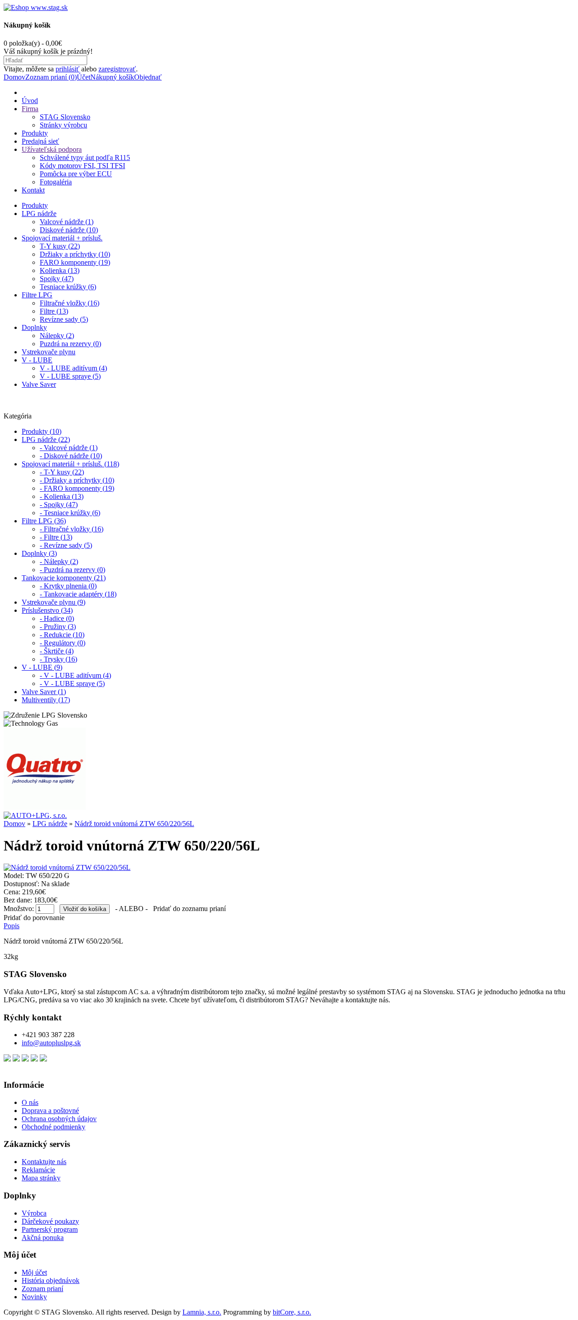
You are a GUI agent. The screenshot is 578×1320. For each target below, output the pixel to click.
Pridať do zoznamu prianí (189, 908)
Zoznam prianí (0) (51, 77)
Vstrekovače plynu (48, 352)
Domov (14, 77)
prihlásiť (67, 69)
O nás (30, 1102)
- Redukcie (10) (62, 635)
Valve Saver (39, 384)
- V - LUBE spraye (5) (72, 683)
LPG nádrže (39, 213)
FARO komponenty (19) (75, 262)
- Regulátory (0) (62, 643)
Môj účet (34, 1272)
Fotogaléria (56, 182)
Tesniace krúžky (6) (68, 287)
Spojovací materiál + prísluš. (62, 238)
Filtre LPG (37, 295)
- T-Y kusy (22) (62, 472)
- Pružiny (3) (58, 626)
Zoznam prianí (42, 1288)
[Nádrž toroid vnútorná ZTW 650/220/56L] (67, 867)
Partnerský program (50, 1229)
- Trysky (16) (58, 659)
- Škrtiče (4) (57, 651)
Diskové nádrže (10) (69, 230)
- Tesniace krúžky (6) (70, 513)
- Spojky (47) (59, 504)
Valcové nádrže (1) (66, 221)
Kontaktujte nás (44, 1161)
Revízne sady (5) (64, 319)
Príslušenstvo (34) (47, 610)
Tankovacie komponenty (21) (64, 578)
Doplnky (34, 327)
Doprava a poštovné (50, 1110)
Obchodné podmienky (53, 1127)
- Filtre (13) (56, 537)
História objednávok (50, 1280)
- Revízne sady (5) (66, 545)
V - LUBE (37, 360)
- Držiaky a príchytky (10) (77, 480)
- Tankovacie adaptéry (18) (78, 594)
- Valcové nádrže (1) (69, 447)
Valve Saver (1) (44, 691)
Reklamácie (38, 1170)
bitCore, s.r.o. (292, 1312)
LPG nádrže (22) (46, 439)
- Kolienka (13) (62, 496)
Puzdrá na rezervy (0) (70, 344)
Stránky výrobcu (63, 125)
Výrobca (34, 1213)
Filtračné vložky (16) (69, 303)
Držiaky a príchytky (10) (75, 254)
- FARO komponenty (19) (77, 488)
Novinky (34, 1297)
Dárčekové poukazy (50, 1221)
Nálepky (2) (57, 335)
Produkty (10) (41, 431)
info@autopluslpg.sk (51, 1043)
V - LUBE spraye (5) (70, 376)
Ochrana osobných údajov (59, 1119)
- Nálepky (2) (59, 561)
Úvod (30, 100)
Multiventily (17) (46, 700)
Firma (30, 109)
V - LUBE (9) (42, 667)
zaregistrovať (117, 69)
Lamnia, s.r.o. (201, 1312)
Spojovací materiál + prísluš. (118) (70, 464)
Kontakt (33, 190)
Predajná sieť (40, 141)
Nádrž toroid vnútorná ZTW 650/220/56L (134, 823)
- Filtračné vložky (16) (71, 529)
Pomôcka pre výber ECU (76, 174)
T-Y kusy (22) (60, 246)
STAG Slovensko (65, 117)
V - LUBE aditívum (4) (73, 368)
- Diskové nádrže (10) (71, 456)
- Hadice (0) (57, 618)
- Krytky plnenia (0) (68, 586)
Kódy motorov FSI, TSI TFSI (82, 165)
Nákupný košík (112, 77)
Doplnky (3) (39, 553)
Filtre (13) (54, 311)
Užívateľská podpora (52, 149)
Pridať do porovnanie (34, 917)
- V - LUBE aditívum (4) (75, 675)
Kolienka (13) (59, 270)
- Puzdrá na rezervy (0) (72, 569)
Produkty (35, 133)
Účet (83, 77)
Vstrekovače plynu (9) (53, 602)
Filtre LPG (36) (44, 521)
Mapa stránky (41, 1178)
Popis (11, 926)
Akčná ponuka (43, 1237)
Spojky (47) (57, 278)
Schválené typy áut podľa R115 (85, 157)
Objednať (148, 77)
